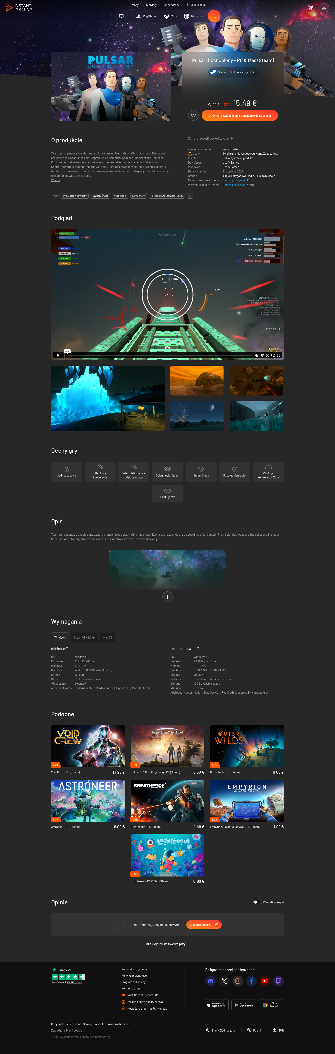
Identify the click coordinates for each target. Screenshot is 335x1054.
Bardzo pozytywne (234, 180)
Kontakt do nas (131, 988)
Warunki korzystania (134, 969)
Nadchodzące (171, 5)
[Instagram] (237, 981)
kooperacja (120, 195)
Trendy (134, 5)
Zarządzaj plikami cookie (66, 1030)
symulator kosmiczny (75, 195)
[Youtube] (265, 981)
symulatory (138, 195)
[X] (224, 981)
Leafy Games (231, 162)
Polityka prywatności (135, 975)
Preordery (150, 5)
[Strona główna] (19, 8)
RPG (258, 176)
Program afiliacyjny (134, 982)
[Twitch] (278, 981)
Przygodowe (239, 176)
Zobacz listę (230, 149)
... (190, 195)
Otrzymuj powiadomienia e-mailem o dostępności (240, 115)
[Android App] (243, 1005)
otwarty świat (100, 195)
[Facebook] (251, 981)
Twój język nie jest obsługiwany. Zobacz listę (250, 153)
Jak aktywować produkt (238, 158)
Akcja (226, 176)
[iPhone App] (216, 1005)
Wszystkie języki (273, 902)
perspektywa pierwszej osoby (167, 195)
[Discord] (210, 981)
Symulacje (268, 176)
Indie (251, 176)
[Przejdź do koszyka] (310, 8)
